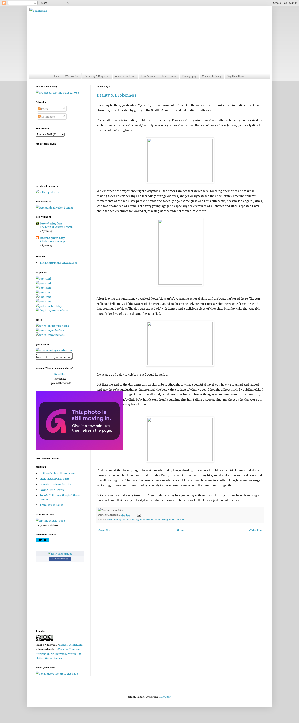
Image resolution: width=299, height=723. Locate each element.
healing (134, 519)
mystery (145, 519)
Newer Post (105, 530)
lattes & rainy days (51, 223)
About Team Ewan (125, 76)
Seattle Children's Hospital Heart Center (60, 497)
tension (180, 519)
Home (56, 76)
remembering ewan (163, 519)
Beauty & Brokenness (117, 95)
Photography (189, 76)
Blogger (165, 696)
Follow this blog (60, 558)
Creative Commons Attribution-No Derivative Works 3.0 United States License (59, 653)
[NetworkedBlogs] (60, 553)
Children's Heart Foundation (57, 473)
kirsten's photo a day (52, 238)
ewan (110, 519)
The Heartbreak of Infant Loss (58, 262)
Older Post (255, 530)
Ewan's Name (148, 76)
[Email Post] (138, 514)
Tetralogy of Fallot (51, 504)
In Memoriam (169, 76)
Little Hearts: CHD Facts (54, 478)
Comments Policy (211, 76)
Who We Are (72, 76)
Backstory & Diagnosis (97, 76)
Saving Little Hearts (52, 490)
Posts (44, 109)
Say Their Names (236, 76)
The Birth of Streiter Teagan (56, 227)
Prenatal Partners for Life (55, 484)
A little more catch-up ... (53, 241)
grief (126, 519)
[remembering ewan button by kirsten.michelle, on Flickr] (54, 350)
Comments (48, 116)
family (117, 519)
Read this (59, 374)
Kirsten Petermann (70, 644)
